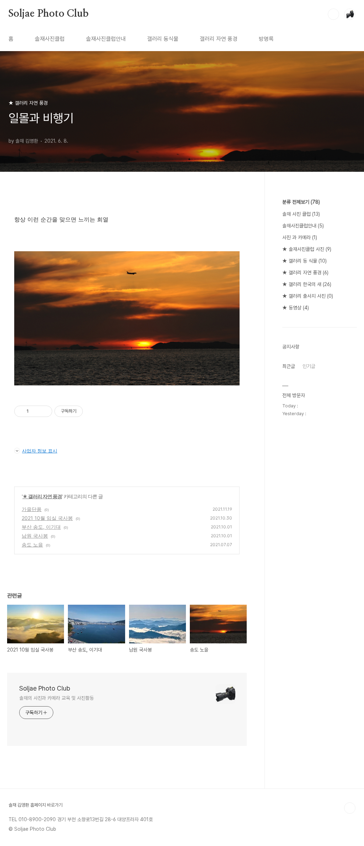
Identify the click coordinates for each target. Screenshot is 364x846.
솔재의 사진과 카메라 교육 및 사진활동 (56, 698)
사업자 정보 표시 (39, 451)
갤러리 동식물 (162, 38)
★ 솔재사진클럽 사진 (306, 249)
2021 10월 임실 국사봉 (47, 518)
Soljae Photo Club (49, 14)
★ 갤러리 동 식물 (304, 261)
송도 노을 (32, 545)
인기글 (309, 366)
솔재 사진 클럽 (301, 214)
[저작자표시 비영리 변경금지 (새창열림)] (92, 411)
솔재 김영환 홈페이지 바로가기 (36, 805)
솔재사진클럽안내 (106, 38)
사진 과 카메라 (299, 237)
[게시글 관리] (44, 411)
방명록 (266, 38)
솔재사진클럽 (50, 38)
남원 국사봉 (35, 536)
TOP (349, 808)
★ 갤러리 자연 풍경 (42, 496)
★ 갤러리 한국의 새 (306, 284)
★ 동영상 (295, 308)
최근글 (288, 366)
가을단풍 (32, 509)
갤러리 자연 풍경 (218, 38)
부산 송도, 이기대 (41, 527)
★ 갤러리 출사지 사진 (307, 296)
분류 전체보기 (301, 202)
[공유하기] (35, 411)
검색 (333, 14)
